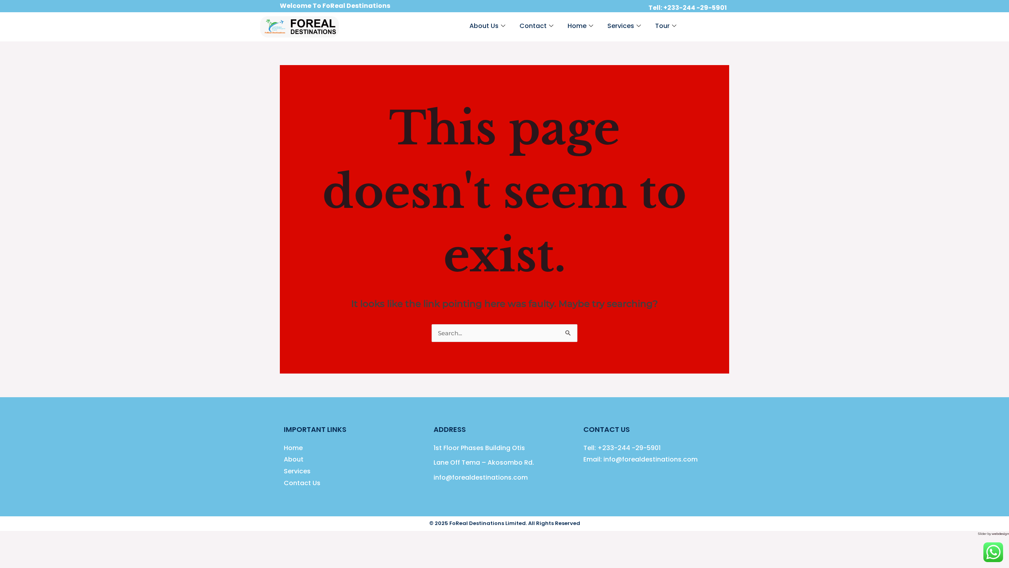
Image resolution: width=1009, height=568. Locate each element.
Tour (662, 25)
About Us (484, 25)
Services (620, 25)
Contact (533, 25)
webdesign (1000, 534)
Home (577, 25)
